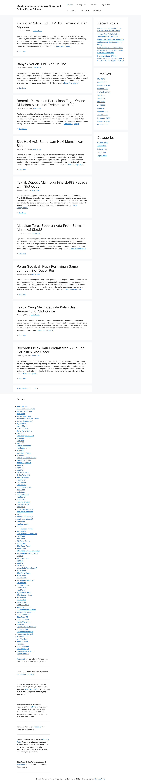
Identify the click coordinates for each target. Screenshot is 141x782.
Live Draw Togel (23, 504)
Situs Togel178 (22, 617)
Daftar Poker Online (24, 431)
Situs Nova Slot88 (24, 573)
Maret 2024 (101, 79)
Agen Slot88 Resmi (24, 593)
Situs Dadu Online (31, 689)
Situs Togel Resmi (24, 546)
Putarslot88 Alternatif (25, 632)
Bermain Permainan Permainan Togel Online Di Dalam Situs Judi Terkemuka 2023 (51, 103)
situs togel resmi (23, 614)
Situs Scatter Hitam (24, 595)
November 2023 (103, 85)
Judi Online (97, 10)
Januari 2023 (102, 115)
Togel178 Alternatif (24, 446)
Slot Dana (20, 624)
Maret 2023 (101, 108)
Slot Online (93, 5)
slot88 (19, 526)
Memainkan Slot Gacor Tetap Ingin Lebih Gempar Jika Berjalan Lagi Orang (110, 42)
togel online (21, 548)
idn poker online (23, 472)
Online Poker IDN (23, 475)
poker (19, 514)
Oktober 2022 (102, 125)
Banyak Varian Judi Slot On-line (41, 64)
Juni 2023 (101, 98)
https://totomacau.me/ (25, 612)
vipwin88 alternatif (24, 438)
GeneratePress (100, 779)
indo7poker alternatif (25, 512)
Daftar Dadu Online (24, 487)
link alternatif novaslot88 (26, 610)
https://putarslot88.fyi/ (25, 580)
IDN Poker (34, 707)
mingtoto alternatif (24, 607)
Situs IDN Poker (23, 477)
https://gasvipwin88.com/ (26, 458)
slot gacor (20, 644)
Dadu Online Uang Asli (25, 674)
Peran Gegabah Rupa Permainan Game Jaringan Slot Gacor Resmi (47, 268)
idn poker (20, 566)
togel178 (20, 465)
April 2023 (101, 105)
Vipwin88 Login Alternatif (26, 627)
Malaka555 (21, 433)
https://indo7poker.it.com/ (27, 568)
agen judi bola (22, 641)
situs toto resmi (23, 619)
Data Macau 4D (23, 495)
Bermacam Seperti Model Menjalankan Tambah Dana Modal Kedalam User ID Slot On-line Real (110, 58)
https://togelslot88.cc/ (25, 436)
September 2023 (103, 92)
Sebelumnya (22, 388)
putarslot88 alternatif (25, 517)
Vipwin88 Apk (22, 426)
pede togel (21, 492)
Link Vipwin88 (22, 639)
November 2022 (103, 121)
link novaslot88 (22, 629)
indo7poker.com (23, 524)
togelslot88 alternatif (25, 519)
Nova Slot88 (21, 570)
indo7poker (21, 497)
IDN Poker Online (23, 541)
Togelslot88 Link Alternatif (27, 534)
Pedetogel (21, 659)
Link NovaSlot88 (23, 585)
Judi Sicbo (21, 490)
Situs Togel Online (24, 460)
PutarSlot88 (21, 597)
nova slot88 (21, 531)
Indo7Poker (21, 480)
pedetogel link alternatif (26, 651)
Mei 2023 (101, 102)
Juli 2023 (100, 95)
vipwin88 (20, 450)
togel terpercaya (23, 654)
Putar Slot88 (21, 578)
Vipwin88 (20, 443)
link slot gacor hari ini (25, 529)
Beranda (70, 5)
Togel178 (20, 441)
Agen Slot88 (21, 424)
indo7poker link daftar (25, 509)
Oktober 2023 (102, 89)
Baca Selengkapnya (63, 46)
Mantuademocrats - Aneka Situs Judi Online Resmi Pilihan (39, 8)
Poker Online (71, 10)
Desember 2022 (103, 118)
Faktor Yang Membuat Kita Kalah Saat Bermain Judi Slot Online (47, 309)
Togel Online (105, 5)
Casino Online (84, 10)
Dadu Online (21, 482)
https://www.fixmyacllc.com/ (28, 419)
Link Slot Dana (22, 428)
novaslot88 (21, 414)
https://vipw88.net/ (24, 416)
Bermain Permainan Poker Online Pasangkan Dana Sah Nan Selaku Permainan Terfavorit (110, 50)
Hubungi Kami (81, 5)
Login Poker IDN (23, 605)
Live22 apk (21, 536)
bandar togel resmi (24, 463)
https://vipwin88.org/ (25, 421)
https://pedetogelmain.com (27, 553)
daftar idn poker (23, 558)
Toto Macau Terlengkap (26, 409)
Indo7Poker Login (23, 502)
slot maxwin (21, 544)
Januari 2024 (102, 82)
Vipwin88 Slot (22, 406)
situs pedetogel (23, 646)
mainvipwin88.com (24, 453)
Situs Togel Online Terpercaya (28, 551)
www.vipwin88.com (24, 411)
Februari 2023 (102, 112)
